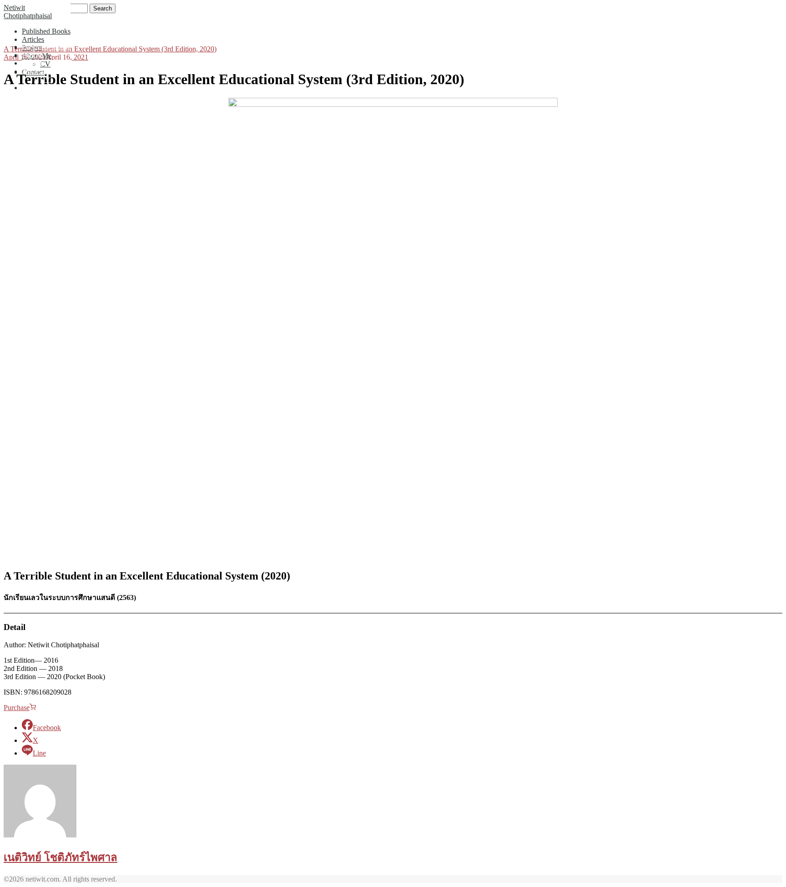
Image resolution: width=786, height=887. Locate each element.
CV (45, 64)
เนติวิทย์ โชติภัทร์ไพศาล (60, 857)
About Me (36, 71)
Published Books (46, 31)
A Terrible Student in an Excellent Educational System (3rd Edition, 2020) (110, 49)
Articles (33, 39)
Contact (33, 87)
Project (32, 63)
